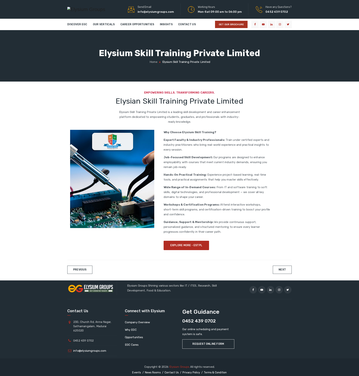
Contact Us (187, 24)
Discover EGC (77, 24)
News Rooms (153, 372)
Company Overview (137, 322)
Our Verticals (104, 24)
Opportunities (134, 337)
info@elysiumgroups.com (89, 350)
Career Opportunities (137, 24)
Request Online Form (208, 344)
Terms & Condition (215, 372)
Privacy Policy (191, 372)
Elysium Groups (179, 367)
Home (153, 62)
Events (136, 372)
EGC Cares (132, 344)
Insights (166, 24)
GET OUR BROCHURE (231, 24)
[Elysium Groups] (86, 9)
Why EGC (131, 329)
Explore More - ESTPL (186, 245)
